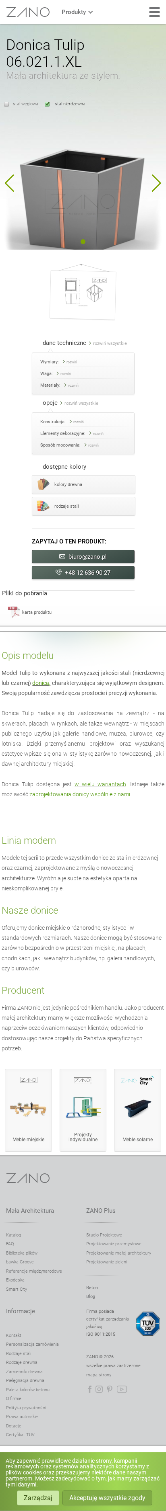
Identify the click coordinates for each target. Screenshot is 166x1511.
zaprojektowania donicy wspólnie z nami (79, 794)
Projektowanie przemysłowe (113, 1244)
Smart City (16, 1289)
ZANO (28, 12)
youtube (122, 1389)
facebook (89, 1389)
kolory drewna (68, 484)
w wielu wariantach (100, 784)
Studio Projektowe (104, 1235)
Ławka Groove (20, 1262)
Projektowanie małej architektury (118, 1253)
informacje (20, 1311)
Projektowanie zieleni (106, 1262)
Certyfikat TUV (20, 1434)
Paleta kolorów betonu (28, 1389)
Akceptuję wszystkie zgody (107, 1498)
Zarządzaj (38, 1498)
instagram (99, 1389)
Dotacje (13, 1426)
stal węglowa (25, 104)
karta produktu (37, 612)
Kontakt (13, 1335)
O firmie (13, 1398)
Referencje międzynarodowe (34, 1271)
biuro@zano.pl (87, 556)
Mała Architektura (30, 1210)
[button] (9, 183)
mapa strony (98, 1375)
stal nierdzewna (69, 104)
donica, (41, 683)
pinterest (109, 1389)
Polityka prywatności (26, 1408)
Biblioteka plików (21, 1253)
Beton (92, 1287)
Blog (90, 1296)
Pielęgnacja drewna (25, 1380)
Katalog (13, 1235)
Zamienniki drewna (24, 1371)
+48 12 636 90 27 (87, 572)
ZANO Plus (101, 1210)
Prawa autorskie (22, 1416)
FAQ (10, 1244)
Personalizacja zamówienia (32, 1344)
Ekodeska (15, 1280)
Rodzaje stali (18, 1353)
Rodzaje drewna (21, 1362)
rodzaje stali (66, 506)
